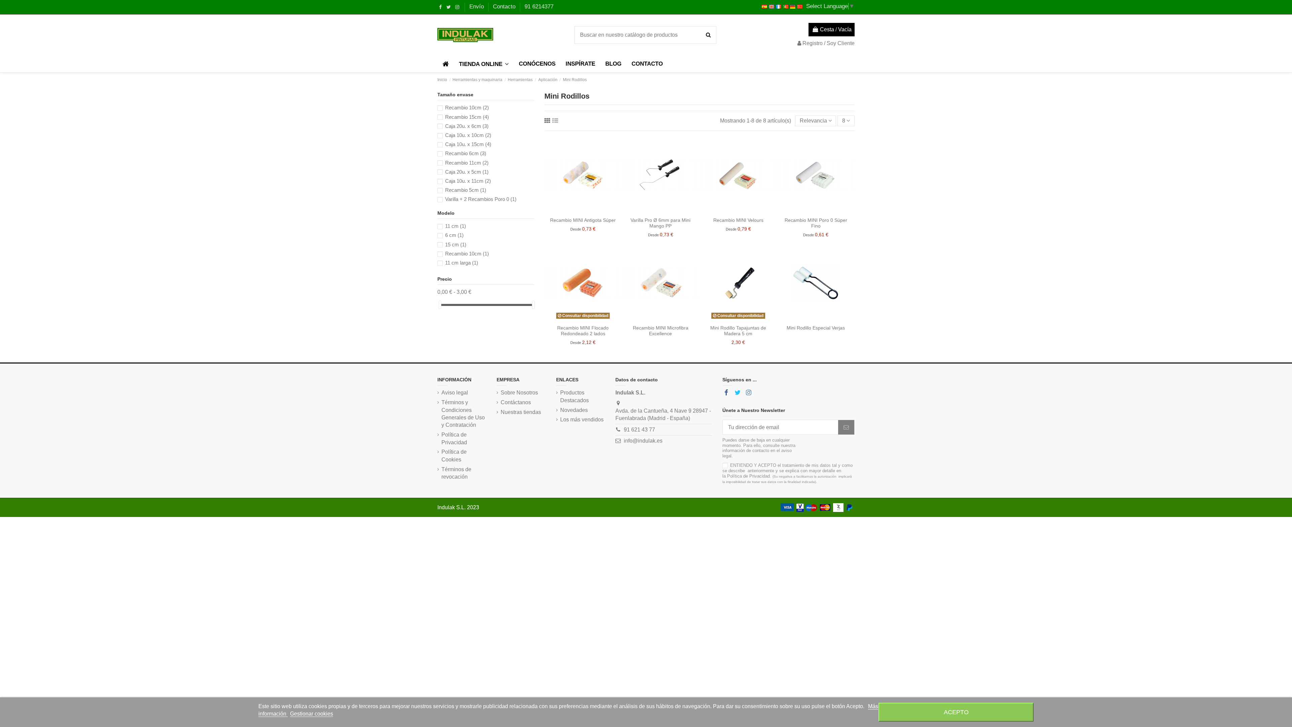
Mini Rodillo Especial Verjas (816, 328)
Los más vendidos (582, 419)
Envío (477, 6)
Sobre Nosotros (519, 392)
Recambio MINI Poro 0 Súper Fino (816, 223)
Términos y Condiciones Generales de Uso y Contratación (463, 414)
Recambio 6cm (465, 153)
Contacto (505, 6)
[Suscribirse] (846, 427)
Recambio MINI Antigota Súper (583, 220)
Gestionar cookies (311, 714)
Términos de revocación (456, 473)
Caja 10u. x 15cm (468, 144)
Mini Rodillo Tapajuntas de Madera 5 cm (738, 330)
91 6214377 (539, 6)
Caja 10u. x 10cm (468, 135)
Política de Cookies (454, 455)
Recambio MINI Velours (738, 220)
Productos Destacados (574, 396)
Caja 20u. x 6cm (467, 126)
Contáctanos (516, 402)
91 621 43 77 (639, 429)
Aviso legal (454, 392)
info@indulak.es (643, 441)
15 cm (455, 244)
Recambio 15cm (467, 117)
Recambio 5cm (465, 190)
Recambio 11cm (467, 163)
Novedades (574, 410)
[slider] (439, 305)
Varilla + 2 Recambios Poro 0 (480, 199)
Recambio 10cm (467, 107)
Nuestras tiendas (521, 412)
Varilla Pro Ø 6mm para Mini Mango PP (660, 223)
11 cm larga (461, 263)
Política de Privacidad (454, 438)
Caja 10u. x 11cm (468, 181)
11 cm (455, 226)
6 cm (454, 235)
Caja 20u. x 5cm (467, 172)
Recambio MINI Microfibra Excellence (660, 330)
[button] (484, 64)
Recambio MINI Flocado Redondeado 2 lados (583, 330)
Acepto (956, 712)
